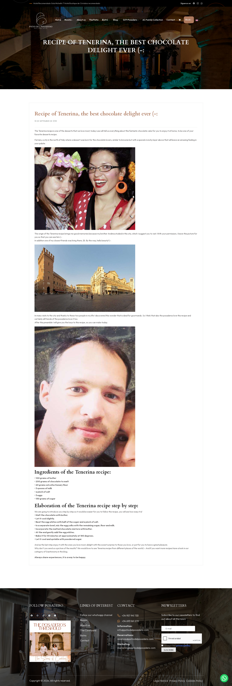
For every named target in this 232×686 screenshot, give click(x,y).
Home (58, 19)
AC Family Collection (152, 19)
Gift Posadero (130, 19)
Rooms (68, 19)
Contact (170, 19)
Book (188, 19)
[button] (224, 678)
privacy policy (183, 645)
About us (81, 19)
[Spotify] (49, 615)
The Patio (94, 19)
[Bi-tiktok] (43, 615)
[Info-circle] (55, 615)
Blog (115, 19)
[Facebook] (31, 615)
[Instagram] (37, 615)
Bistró (105, 19)
